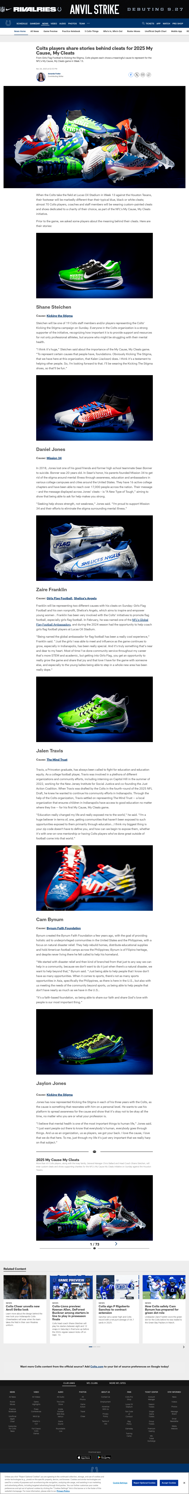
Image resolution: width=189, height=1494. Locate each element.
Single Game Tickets (151, 1413)
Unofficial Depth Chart (12, 1418)
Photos (82, 1392)
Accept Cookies (169, 1483)
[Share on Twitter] (137, 76)
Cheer (82, 1416)
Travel (82, 1411)
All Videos (36, 1397)
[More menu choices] (88, 23)
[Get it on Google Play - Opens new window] (104, 1458)
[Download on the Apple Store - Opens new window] (83, 1457)
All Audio (60, 1397)
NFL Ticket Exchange (151, 1438)
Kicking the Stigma (60, 315)
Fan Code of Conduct (129, 1413)
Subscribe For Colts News (12, 1428)
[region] (94, 1483)
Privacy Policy (63, 1491)
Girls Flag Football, (60, 598)
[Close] (184, 1483)
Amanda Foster (54, 74)
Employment (105, 1402)
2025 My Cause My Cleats (57, 1159)
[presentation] (184, 1347)
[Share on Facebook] (131, 76)
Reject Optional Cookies (145, 1483)
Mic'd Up (36, 1416)
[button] (91, 1347)
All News (12, 1397)
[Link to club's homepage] (8, 23)
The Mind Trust (57, 759)
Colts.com (96, 1366)
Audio (60, 1392)
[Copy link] (148, 74)
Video (36, 1392)
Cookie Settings (120, 1483)
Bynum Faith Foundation (64, 928)
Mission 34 (54, 458)
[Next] (116, 1244)
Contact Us (105, 1397)
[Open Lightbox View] (94, 1214)
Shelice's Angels (85, 598)
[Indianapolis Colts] (94, 1471)
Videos (174, 1402)
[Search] (143, 23)
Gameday (129, 1428)
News (12, 1392)
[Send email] (142, 76)
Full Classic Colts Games (36, 1431)
